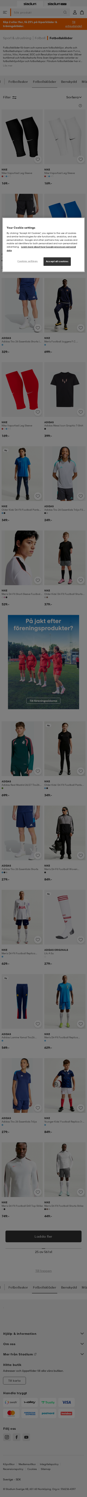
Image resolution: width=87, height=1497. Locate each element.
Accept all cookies (57, 261)
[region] (43, 245)
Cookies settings (27, 261)
